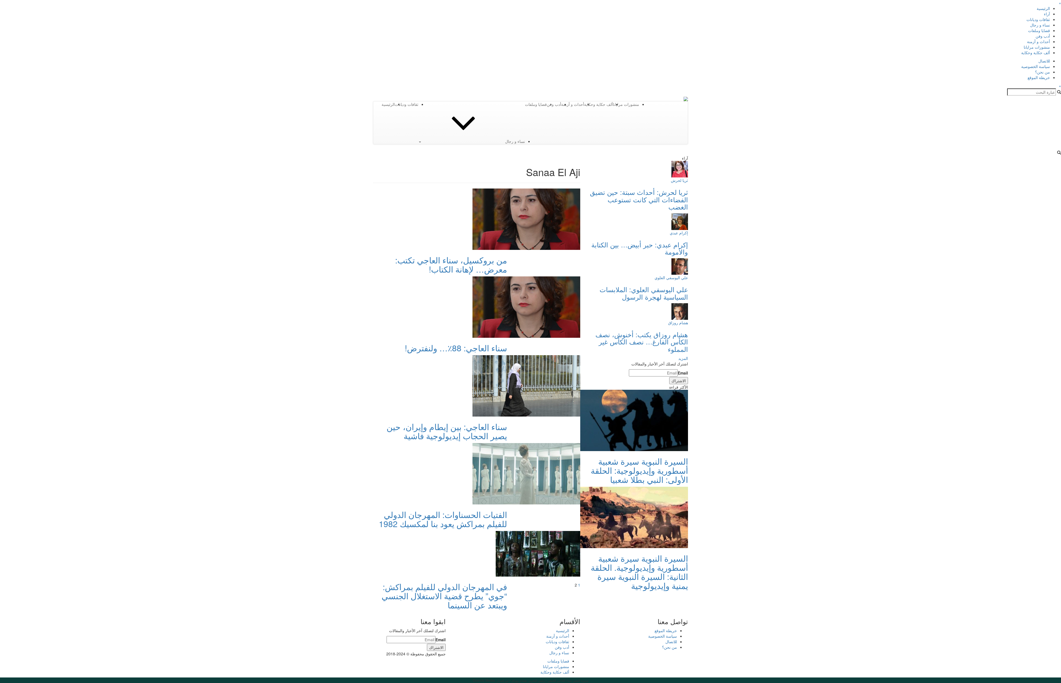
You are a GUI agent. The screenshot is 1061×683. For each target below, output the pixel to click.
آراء (1047, 14)
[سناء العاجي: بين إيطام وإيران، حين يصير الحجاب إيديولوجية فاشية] (526, 385)
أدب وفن (1043, 36)
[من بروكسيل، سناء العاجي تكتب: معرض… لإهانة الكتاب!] (526, 218)
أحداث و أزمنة (1038, 41)
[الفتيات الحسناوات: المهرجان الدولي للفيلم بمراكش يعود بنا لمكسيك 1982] (526, 473)
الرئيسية (1043, 8)
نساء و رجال (1040, 25)
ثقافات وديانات (1038, 19)
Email (683, 373)
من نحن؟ (1042, 72)
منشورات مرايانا (1037, 47)
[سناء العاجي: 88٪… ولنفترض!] (526, 306)
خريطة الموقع (1039, 77)
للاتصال (1044, 61)
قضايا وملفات (1039, 30)
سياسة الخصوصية (1035, 66)
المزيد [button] (683, 358)
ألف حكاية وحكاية (1035, 52)
